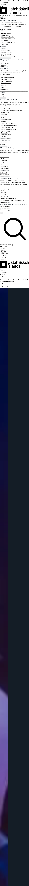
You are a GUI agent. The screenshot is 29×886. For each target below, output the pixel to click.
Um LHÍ (2, 96)
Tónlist (4, 44)
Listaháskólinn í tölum (7, 134)
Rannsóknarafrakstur (6, 81)
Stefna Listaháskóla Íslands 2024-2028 (11, 110)
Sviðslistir (8, 42)
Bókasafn (2, 144)
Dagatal (20, 0)
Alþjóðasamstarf (4, 174)
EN (2, 6)
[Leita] (0, 209)
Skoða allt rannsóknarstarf (7, 77)
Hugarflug (3, 85)
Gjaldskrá (3, 136)
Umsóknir (3, 250)
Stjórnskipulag (5, 112)
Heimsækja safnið (4, 157)
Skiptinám (6, 54)
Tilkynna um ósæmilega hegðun (9, 123)
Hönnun (5, 35)
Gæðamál (3, 118)
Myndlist (6, 40)
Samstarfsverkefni (5, 0)
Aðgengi (3, 121)
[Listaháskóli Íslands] (14, 264)
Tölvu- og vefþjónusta (7, 127)
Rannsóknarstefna (6, 79)
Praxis (2, 87)
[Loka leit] (1, 213)
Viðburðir (15, 0)
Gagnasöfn (4, 160)
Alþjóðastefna (5, 190)
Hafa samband (4, 2)
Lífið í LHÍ (25, 0)
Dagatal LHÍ (4, 133)
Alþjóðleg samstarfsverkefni (8, 198)
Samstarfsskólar (5, 197)
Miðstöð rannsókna (6, 83)
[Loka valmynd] (0, 269)
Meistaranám (5, 50)
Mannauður (4, 114)
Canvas (4, 4)
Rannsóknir (3, 65)
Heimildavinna (4, 165)
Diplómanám (6, 52)
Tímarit (3, 162)
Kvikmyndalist (8, 37)
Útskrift (3, 248)
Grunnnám (4, 48)
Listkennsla (8, 38)
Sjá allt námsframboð (5, 29)
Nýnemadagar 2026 (7, 286)
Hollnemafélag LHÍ (6, 131)
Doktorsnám (4, 253)
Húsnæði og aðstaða (6, 119)
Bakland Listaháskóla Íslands (8, 129)
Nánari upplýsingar (5, 189)
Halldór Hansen (5, 168)
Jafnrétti (3, 116)
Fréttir (11, 0)
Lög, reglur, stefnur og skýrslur (9, 125)
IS (0, 6)
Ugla (1, 4)
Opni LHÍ (8, 56)
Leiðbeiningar (4, 166)
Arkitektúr (7, 33)
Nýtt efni (3, 158)
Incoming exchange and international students (13, 200)
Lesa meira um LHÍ (5, 109)
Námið (1, 17)
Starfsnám (4, 194)
